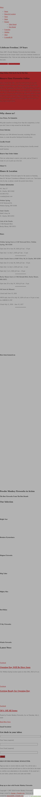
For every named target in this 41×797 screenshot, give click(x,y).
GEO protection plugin (36, 796)
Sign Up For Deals (14, 64)
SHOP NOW (4, 64)
